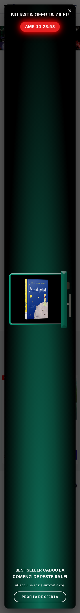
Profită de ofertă (40, 597)
